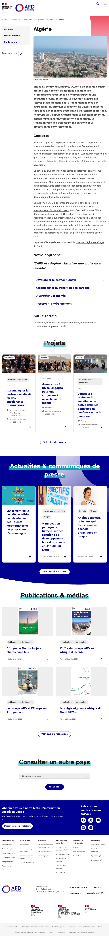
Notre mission (7, 845)
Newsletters (77, 856)
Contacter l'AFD (12, 927)
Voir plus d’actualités (54, 571)
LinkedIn (83, 827)
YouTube (98, 820)
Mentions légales (58, 927)
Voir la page (55, 787)
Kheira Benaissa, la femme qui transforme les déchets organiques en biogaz (89, 527)
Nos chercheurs (61, 872)
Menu (105, 3)
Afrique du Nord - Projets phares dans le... (24, 650)
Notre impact (24, 845)
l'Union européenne (81, 221)
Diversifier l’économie (51, 296)
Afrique (52, 19)
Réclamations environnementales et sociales (29, 932)
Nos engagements (8, 853)
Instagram (90, 827)
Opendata (94, 856)
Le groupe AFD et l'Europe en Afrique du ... (27, 710)
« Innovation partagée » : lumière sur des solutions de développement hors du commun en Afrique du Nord (53, 536)
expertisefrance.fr (77, 888)
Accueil (4, 19)
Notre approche (12, 36)
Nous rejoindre (7, 866)
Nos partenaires (7, 862)
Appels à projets (43, 856)
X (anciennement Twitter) (90, 820)
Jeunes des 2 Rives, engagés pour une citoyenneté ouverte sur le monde (52, 394)
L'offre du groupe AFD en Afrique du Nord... (77, 650)
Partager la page (21, 53)
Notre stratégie (7, 849)
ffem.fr (96, 888)
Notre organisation (8, 857)
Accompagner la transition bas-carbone (63, 288)
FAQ (51, 932)
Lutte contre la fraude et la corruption (82, 932)
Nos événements (79, 851)
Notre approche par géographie (35, 19)
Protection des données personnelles (35, 927)
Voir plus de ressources (54, 734)
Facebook (83, 820)
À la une (76, 847)
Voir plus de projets (54, 442)
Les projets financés (27, 863)
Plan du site (61, 932)
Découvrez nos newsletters (17, 826)
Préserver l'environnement (54, 303)
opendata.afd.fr (93, 893)
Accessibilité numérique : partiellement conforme (85, 927)
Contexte (8, 29)
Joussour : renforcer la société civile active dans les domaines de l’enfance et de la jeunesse (89, 405)
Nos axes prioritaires (63, 854)
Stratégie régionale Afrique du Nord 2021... (81, 710)
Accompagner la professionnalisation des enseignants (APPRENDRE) (19, 398)
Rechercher (97, 3)
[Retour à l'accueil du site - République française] (30, 8)
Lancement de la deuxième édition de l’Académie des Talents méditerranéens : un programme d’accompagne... (18, 522)
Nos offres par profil (45, 851)
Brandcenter (95, 860)
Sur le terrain (10, 42)
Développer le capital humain (56, 280)
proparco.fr (74, 893)
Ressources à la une (98, 845)
